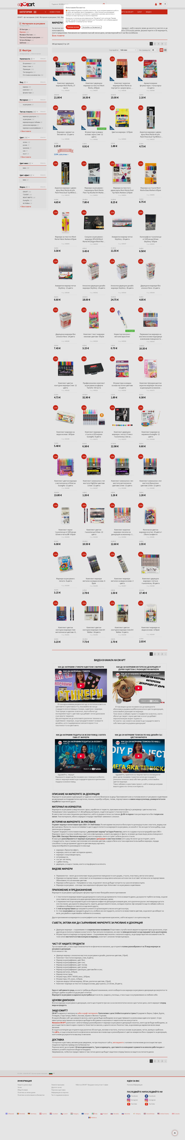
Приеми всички (73, 27)
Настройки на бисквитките (91, 27)
